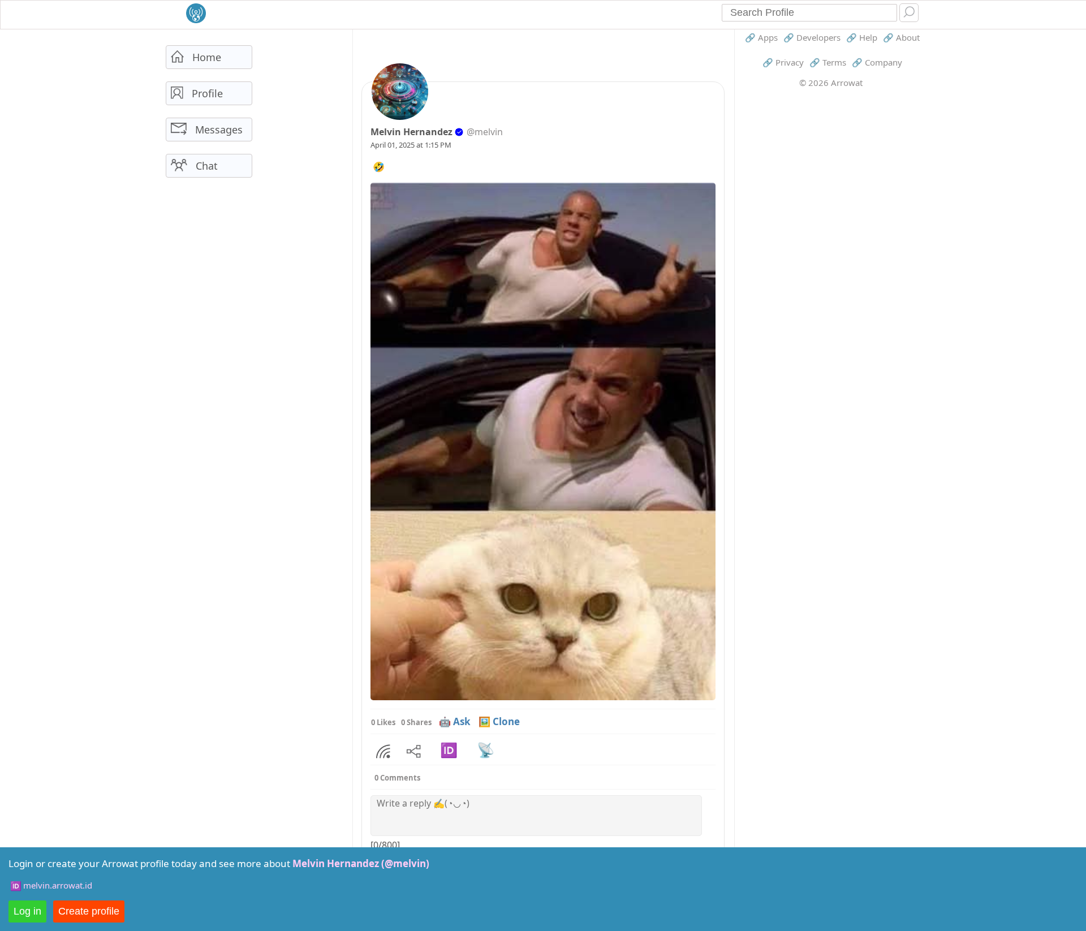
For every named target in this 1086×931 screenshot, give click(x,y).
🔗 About (901, 37)
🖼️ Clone (499, 721)
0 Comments (397, 778)
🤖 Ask (455, 721)
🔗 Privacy (783, 62)
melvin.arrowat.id (57, 885)
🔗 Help (861, 37)
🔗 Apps (761, 37)
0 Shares (416, 722)
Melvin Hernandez (411, 132)
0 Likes (383, 722)
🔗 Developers (812, 37)
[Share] (383, 751)
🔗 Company (877, 62)
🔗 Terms (827, 62)
